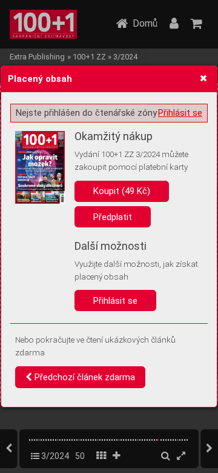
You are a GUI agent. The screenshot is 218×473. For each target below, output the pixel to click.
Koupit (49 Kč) (121, 191)
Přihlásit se (180, 112)
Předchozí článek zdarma (83, 377)
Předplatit (112, 217)
